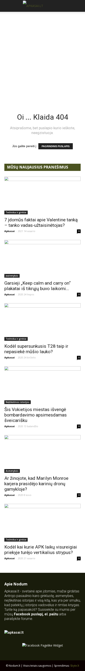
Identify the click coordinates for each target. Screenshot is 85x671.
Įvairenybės (12, 275)
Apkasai (9, 231)
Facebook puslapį (28, 614)
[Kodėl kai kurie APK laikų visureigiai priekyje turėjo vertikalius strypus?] (42, 523)
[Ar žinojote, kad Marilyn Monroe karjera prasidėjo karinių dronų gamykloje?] (42, 454)
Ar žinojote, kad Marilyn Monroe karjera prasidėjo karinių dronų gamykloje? (36, 484)
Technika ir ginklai (16, 212)
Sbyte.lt (74, 666)
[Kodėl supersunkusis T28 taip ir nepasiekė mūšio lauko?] (42, 322)
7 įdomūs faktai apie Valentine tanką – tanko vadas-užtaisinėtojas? (41, 222)
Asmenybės (12, 470)
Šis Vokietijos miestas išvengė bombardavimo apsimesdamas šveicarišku (35, 415)
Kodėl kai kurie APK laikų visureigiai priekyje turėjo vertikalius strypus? (40, 549)
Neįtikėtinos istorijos (17, 402)
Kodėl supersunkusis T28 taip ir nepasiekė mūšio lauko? (36, 349)
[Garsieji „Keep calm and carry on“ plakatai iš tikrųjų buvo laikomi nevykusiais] (42, 259)
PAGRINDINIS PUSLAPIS (56, 146)
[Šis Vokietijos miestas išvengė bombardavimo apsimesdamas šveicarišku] (42, 385)
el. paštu (51, 614)
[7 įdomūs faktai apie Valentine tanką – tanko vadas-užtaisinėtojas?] (42, 195)
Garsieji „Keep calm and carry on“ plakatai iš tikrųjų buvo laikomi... (37, 285)
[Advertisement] (42, 56)
